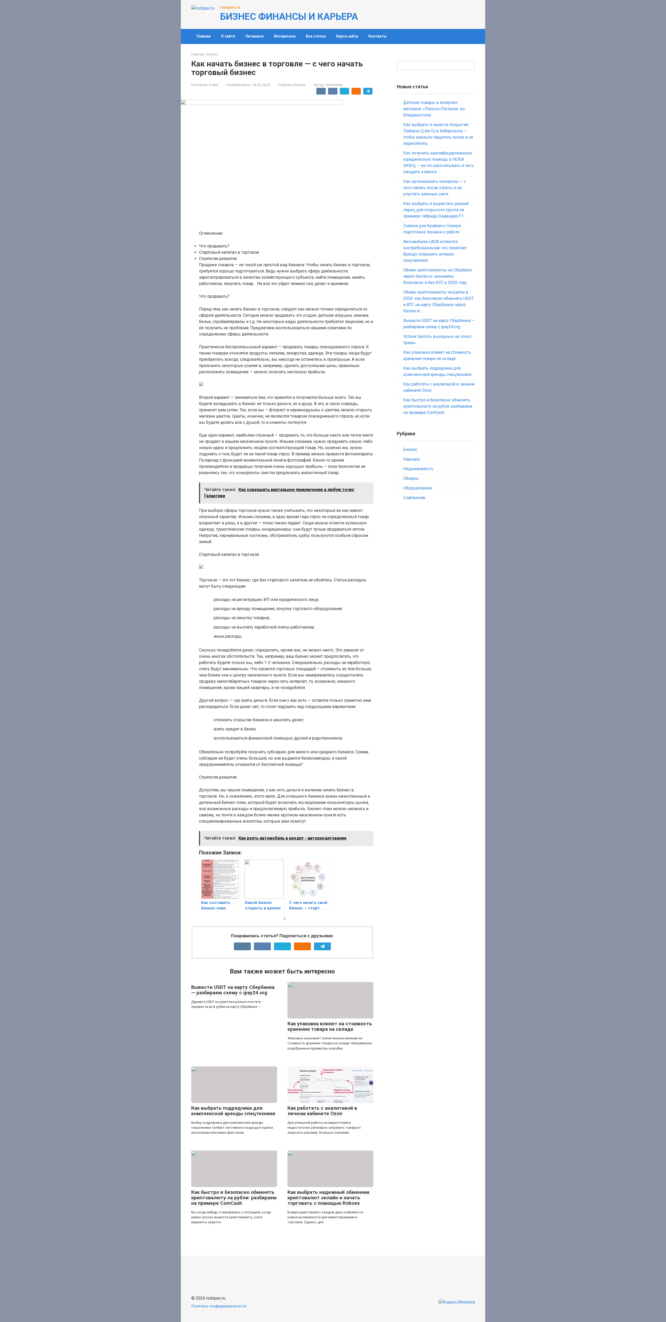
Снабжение (414, 497)
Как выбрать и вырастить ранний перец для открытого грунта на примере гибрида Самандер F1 (436, 210)
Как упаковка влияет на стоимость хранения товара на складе (329, 1026)
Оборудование (417, 488)
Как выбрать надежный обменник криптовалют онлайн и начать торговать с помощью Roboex (328, 1197)
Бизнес (300, 85)
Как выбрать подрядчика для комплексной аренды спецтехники (233, 1110)
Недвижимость (418, 468)
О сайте (228, 36)
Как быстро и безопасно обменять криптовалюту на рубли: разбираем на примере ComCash (234, 1197)
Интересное (285, 36)
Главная (203, 36)
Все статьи (316, 36)
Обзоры (411, 478)
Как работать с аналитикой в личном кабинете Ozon (322, 1110)
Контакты (377, 36)
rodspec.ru (230, 7)
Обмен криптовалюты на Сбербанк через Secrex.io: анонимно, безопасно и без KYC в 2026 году (437, 276)
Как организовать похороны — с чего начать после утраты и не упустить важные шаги (434, 187)
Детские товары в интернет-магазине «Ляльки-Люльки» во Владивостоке (434, 108)
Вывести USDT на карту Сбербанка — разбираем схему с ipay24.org (232, 990)
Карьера (411, 459)
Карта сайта (347, 36)
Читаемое (254, 36)
